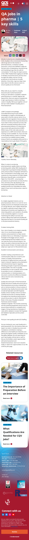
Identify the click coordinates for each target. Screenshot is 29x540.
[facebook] (10, 55)
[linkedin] (17, 55)
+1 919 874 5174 (11, 458)
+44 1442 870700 (17, 457)
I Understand (14, 537)
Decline (14, 532)
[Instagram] (10, 514)
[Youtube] (13, 514)
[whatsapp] (13, 55)
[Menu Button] (27, 3)
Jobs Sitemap (5, 476)
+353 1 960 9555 (13, 464)
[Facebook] (6, 514)
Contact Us (4, 474)
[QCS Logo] (5, 3)
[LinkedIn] (3, 514)
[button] (18, 3)
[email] (24, 55)
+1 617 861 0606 (13, 460)
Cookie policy (14, 526)
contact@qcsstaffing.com (8, 470)
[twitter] (20, 55)
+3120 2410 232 (21, 466)
